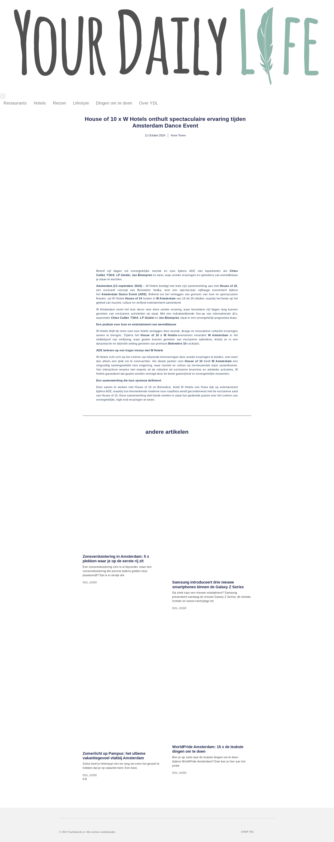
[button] (3, 96)
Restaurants (15, 103)
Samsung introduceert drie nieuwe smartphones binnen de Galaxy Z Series (208, 584)
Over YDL (148, 103)
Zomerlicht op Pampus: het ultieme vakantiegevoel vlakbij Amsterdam (114, 755)
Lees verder (90, 582)
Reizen (59, 103)
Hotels (40, 103)
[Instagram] (270, 831)
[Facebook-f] (259, 831)
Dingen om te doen (114, 103)
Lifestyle (81, 103)
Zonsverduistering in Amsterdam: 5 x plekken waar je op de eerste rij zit (116, 558)
